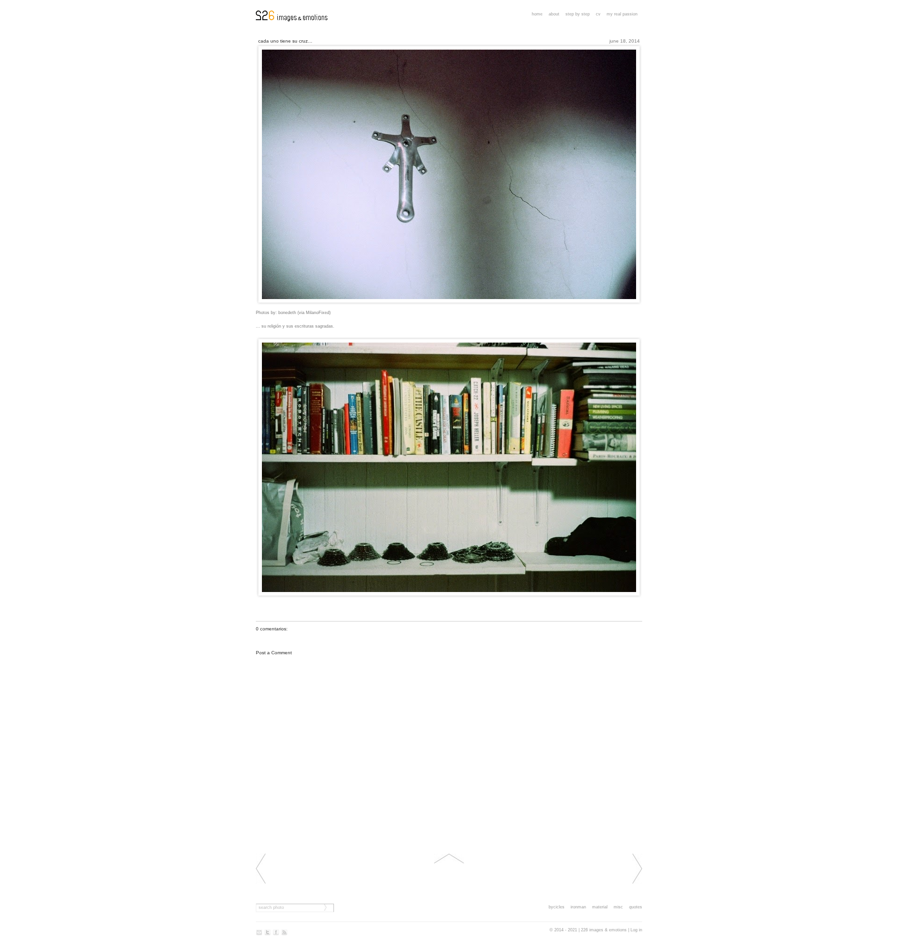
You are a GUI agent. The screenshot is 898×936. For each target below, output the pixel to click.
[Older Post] (637, 882)
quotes (635, 907)
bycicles (557, 907)
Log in (636, 930)
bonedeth (287, 312)
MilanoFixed (317, 312)
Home (537, 14)
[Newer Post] (261, 882)
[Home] (449, 862)
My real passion (622, 14)
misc (618, 907)
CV (598, 14)
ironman (578, 907)
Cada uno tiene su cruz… (285, 41)
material (600, 907)
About (554, 14)
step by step (577, 14)
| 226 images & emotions (603, 930)
